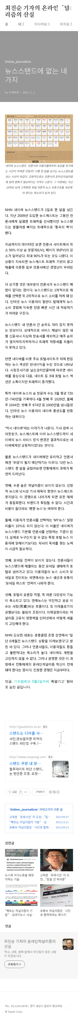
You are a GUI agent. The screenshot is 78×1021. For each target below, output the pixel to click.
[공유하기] (20, 792)
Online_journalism (24, 809)
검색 (60, 8)
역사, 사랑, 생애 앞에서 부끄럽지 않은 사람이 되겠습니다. (30, 954)
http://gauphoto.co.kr (25, 726)
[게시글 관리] (25, 792)
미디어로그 (42, 23)
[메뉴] (70, 8)
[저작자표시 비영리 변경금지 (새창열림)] (54, 792)
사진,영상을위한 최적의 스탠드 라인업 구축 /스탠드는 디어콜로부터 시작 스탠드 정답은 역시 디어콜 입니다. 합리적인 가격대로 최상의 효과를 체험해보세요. (26, 741)
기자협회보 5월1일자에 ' (32, 681)
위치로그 (66, 23)
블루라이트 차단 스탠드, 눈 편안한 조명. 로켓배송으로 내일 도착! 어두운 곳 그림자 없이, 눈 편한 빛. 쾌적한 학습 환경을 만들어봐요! (26, 771)
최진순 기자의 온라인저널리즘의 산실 (37, 8)
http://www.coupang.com (27, 757)
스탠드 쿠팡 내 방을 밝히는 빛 (25, 763)
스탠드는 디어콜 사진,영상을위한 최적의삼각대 (26, 733)
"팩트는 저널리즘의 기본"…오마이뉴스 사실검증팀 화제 (30, 824)
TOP (69, 1007)
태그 (21, 23)
